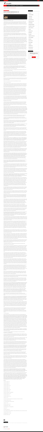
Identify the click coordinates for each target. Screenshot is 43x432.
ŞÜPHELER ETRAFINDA (31, 24)
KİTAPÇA (30, 29)
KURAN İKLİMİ (30, 16)
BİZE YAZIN (17, 5)
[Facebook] (37, 0)
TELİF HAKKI (8, 5)
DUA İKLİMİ (30, 34)
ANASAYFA (5, 5)
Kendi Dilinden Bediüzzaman (6, 10)
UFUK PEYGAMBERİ (31, 14)
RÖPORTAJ (30, 39)
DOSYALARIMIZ (30, 42)
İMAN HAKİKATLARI (31, 19)
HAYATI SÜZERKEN (31, 37)
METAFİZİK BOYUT (31, 47)
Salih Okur (4, 13)
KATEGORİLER (21, 5)
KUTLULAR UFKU (31, 40)
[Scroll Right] (25, 17)
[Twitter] (38, 0)
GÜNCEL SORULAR (31, 27)
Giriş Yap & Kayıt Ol (6, 0)
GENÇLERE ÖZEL (31, 45)
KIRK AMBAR (30, 32)
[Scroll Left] (5, 17)
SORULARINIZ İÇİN (13, 5)
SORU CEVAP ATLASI (31, 21)
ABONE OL (34, 57)
